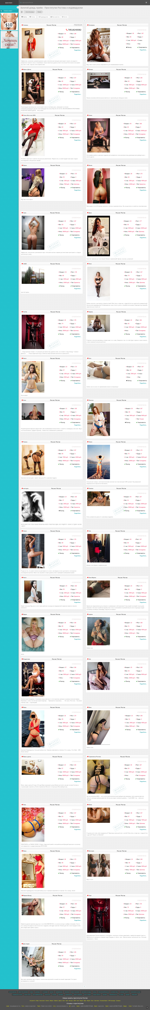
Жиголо (65, 17)
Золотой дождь (30, 12)
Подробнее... (77, 50)
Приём (39, 12)
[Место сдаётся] (9, 31)
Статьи (33, 17)
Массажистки (56, 17)
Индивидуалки (44, 17)
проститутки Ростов (27, 2)
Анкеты (25, 17)
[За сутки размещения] (9, 13)
